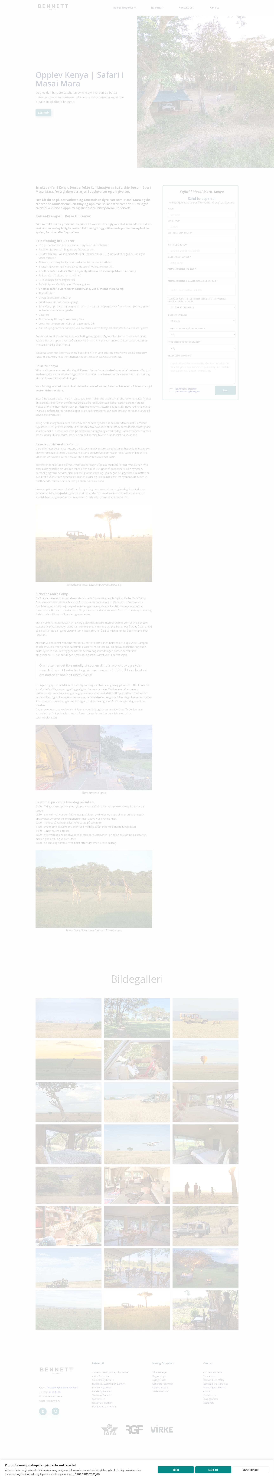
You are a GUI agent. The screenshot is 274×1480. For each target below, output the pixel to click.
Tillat (176, 1469)
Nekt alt (213, 1469)
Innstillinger (250, 1469)
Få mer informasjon (86, 1474)
